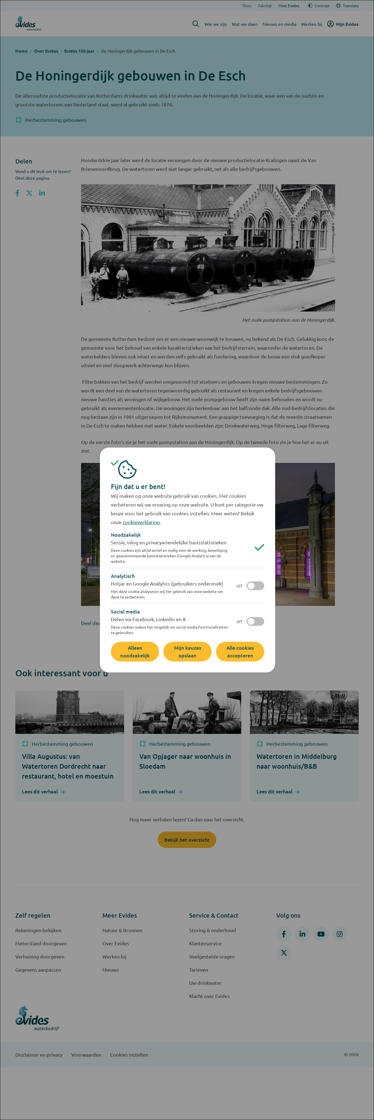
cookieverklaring (141, 522)
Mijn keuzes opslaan (187, 651)
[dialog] (187, 560)
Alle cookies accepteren (240, 651)
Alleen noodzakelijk (135, 651)
